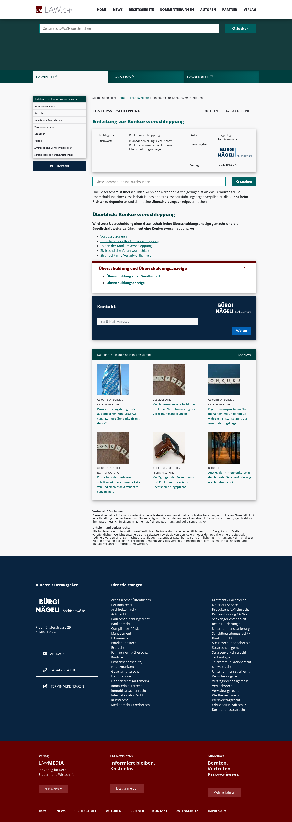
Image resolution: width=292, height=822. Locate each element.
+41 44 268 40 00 (61, 670)
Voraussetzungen (44, 126)
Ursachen (39, 133)
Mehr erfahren (224, 792)
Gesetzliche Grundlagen (48, 120)
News (118, 9)
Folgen (38, 140)
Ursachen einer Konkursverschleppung (129, 241)
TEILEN (213, 111)
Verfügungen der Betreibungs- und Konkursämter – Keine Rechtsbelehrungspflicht (173, 482)
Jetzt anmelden (127, 788)
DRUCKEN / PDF (239, 111)
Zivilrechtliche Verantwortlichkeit (53, 147)
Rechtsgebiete (141, 9)
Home (102, 9)
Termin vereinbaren (66, 686)
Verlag (250, 9)
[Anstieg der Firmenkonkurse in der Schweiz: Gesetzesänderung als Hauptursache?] (231, 448)
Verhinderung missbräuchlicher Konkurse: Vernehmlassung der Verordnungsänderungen (174, 409)
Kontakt (61, 166)
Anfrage (55, 654)
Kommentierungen (177, 9)
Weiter (241, 331)
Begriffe (39, 113)
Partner (229, 9)
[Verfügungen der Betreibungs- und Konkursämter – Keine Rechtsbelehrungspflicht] (176, 448)
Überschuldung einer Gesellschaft (133, 276)
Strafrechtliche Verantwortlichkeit (53, 154)
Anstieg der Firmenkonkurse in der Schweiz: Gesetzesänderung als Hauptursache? (229, 477)
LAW (244, 355)
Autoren (208, 9)
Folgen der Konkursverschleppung (126, 246)
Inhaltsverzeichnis (44, 106)
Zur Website (53, 789)
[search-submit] (240, 28)
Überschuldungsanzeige (126, 283)
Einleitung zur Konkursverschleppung (56, 99)
